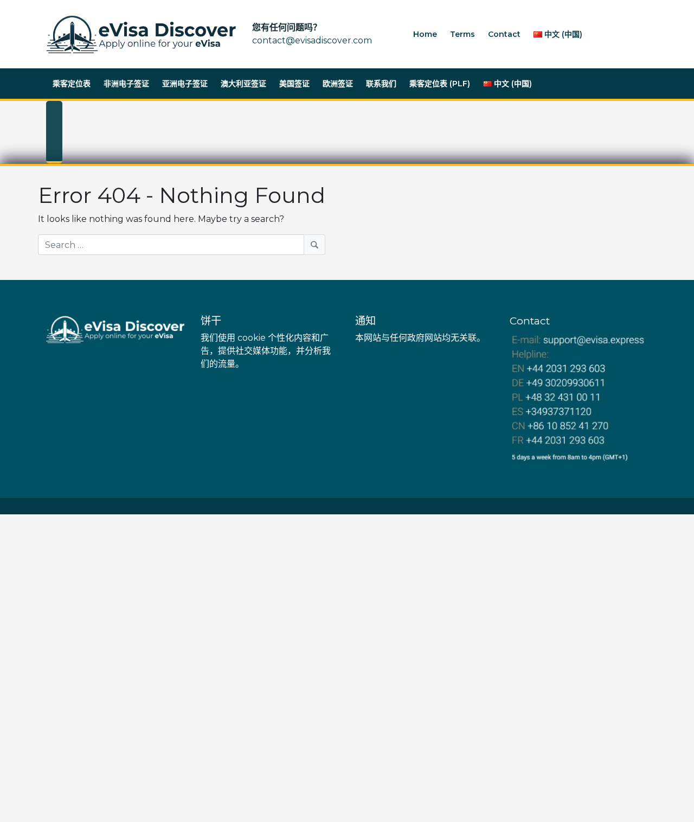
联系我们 (381, 83)
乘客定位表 (72, 83)
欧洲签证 (338, 83)
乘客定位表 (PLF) (439, 83)
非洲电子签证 (126, 83)
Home (425, 34)
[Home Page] (141, 34)
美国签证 (294, 83)
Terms (462, 34)
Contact (504, 34)
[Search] (314, 244)
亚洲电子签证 (185, 83)
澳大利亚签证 (243, 83)
